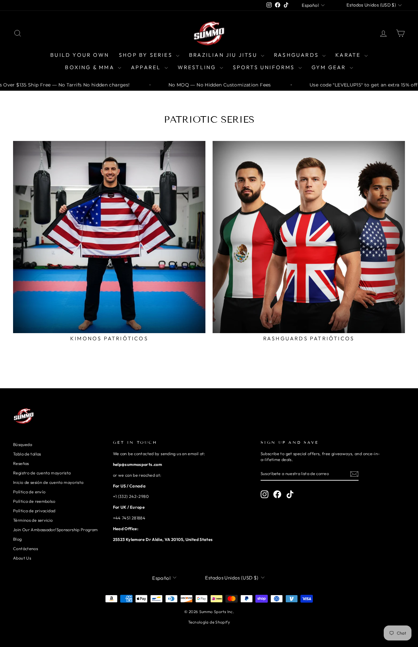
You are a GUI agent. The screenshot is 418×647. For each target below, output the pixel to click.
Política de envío (29, 491)
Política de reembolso (34, 501)
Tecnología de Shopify (209, 622)
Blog (17, 539)
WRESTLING (198, 67)
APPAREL (147, 67)
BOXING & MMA (90, 67)
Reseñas (21, 463)
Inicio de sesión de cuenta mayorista (48, 482)
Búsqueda (22, 444)
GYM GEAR (330, 67)
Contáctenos (25, 548)
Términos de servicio (33, 520)
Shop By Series (146, 55)
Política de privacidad (34, 510)
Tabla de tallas (27, 453)
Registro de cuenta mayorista (42, 472)
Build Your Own (79, 55)
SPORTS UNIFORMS (265, 67)
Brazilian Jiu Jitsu (224, 55)
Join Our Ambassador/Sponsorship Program (55, 529)
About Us (22, 558)
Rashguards (297, 55)
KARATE (348, 55)
